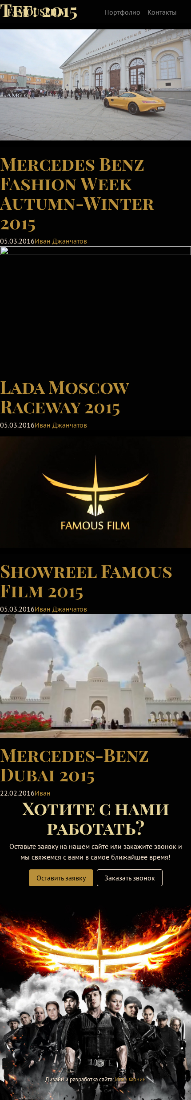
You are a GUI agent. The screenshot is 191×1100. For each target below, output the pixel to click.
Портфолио (122, 12)
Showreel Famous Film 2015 (86, 580)
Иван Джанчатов (61, 240)
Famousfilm (37, 12)
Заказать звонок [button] (129, 877)
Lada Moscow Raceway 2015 (64, 396)
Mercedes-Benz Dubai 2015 (74, 764)
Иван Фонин (130, 1079)
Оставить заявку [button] (61, 877)
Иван (43, 792)
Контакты (162, 12)
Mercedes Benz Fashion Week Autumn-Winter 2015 (77, 193)
